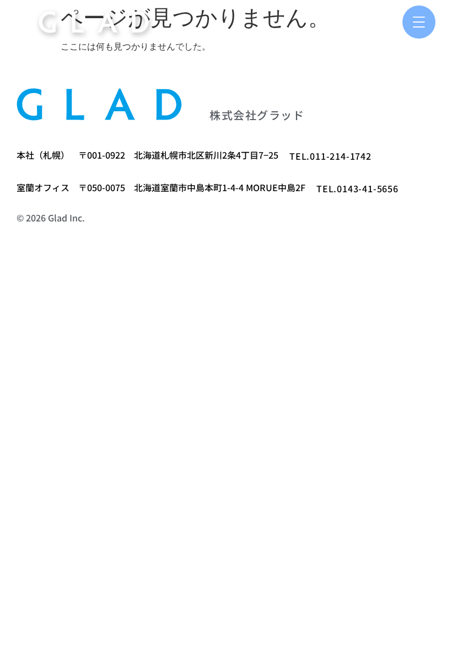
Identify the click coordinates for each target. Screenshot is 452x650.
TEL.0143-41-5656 (357, 188)
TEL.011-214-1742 (330, 155)
